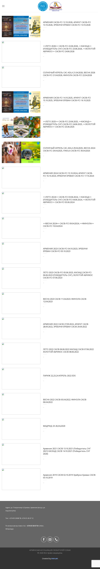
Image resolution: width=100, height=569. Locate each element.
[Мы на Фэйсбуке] (44, 539)
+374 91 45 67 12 (27, 518)
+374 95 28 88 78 (15, 518)
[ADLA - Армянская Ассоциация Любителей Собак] (50, 6)
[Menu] (3, 6)
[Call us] (56, 539)
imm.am (54, 558)
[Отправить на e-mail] (50, 539)
